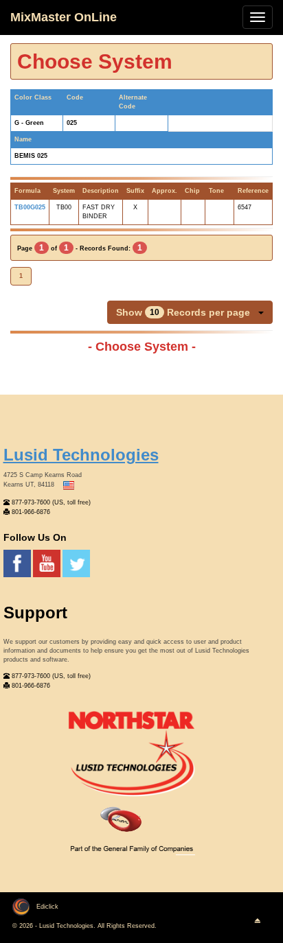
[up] (257, 921)
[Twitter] (76, 562)
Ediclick (47, 906)
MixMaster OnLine (63, 17)
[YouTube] (48, 562)
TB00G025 (29, 207)
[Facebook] (18, 562)
